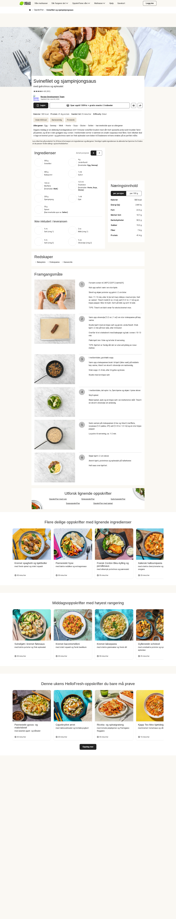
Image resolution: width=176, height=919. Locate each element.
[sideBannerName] (126, 163)
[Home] (29, 10)
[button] (68, 153)
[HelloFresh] (25, 3)
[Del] (140, 105)
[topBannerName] (88, 20)
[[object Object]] (133, 105)
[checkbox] (34, 91)
